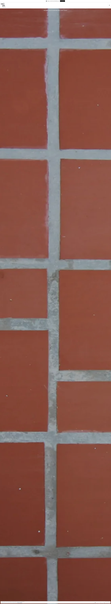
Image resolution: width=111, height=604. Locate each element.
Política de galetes (19, 602)
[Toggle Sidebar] (109, 5)
